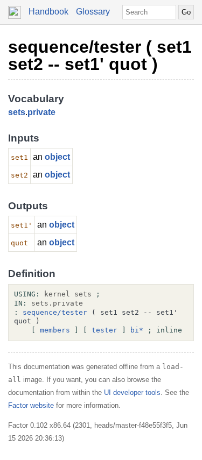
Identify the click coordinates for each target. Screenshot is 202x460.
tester (104, 330)
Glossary (93, 11)
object (57, 156)
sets (16, 112)
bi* (136, 330)
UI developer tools (132, 392)
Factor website (31, 405)
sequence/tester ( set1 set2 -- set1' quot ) (100, 55)
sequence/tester (55, 312)
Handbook (48, 11)
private (41, 112)
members (55, 330)
